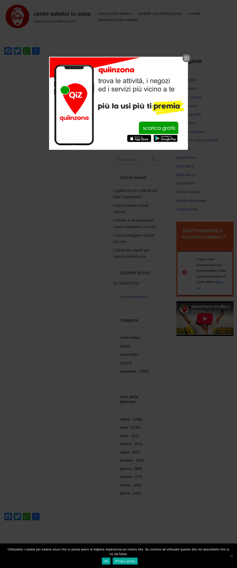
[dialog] (118, 103)
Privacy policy (125, 561)
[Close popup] (186, 58)
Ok (106, 561)
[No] (231, 555)
